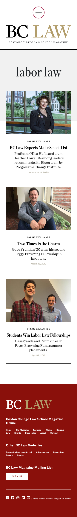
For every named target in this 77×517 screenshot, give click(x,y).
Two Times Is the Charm (38, 243)
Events (17, 433)
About (43, 433)
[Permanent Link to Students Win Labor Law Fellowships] (38, 300)
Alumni (49, 430)
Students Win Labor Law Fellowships (38, 335)
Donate (9, 455)
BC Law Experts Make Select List (38, 147)
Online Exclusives (38, 141)
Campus (60, 430)
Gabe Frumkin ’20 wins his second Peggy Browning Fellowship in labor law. (38, 253)
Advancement (42, 452)
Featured (37, 430)
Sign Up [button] (17, 476)
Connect (54, 433)
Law (8, 433)
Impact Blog (58, 452)
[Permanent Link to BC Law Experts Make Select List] (38, 112)
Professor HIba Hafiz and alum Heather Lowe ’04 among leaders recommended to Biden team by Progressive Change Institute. (38, 160)
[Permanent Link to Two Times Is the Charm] (38, 208)
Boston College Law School (19, 452)
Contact (20, 455)
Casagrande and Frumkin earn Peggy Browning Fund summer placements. (38, 345)
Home (8, 430)
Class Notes (30, 433)
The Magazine (22, 430)
